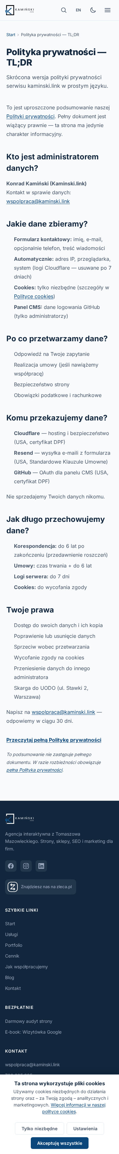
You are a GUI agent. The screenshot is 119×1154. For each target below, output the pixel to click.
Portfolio (13, 945)
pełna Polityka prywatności (34, 770)
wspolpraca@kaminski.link (38, 201)
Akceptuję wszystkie (59, 1143)
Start (10, 34)
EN (78, 10)
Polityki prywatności (30, 116)
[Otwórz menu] (107, 10)
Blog (9, 977)
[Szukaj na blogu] (63, 10)
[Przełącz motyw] (93, 10)
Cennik (12, 955)
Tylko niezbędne (39, 1128)
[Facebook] (11, 866)
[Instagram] (26, 866)
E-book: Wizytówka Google (33, 1032)
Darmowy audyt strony (28, 1021)
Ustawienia (85, 1128)
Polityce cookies (33, 296)
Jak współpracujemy (26, 966)
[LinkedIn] (41, 866)
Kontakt (13, 988)
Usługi (11, 934)
